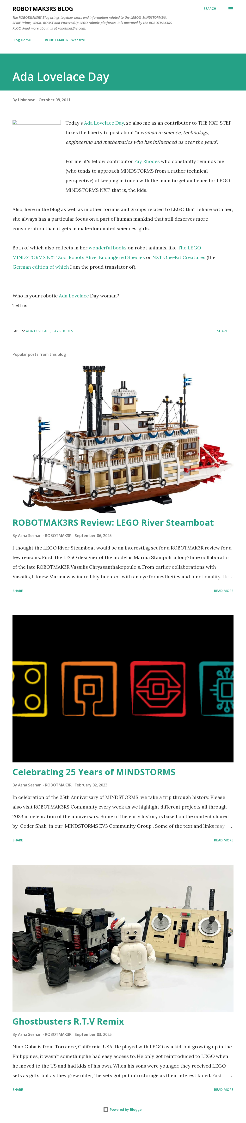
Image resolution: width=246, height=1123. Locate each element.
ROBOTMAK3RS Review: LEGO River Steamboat (113, 522)
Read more (224, 590)
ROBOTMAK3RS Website (65, 40)
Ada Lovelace (74, 296)
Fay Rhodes (147, 161)
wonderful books (108, 248)
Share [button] (222, 331)
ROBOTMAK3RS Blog (42, 8)
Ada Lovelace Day (104, 123)
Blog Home (21, 40)
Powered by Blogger (126, 1109)
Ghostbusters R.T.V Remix (68, 1021)
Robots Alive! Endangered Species (107, 257)
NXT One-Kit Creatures (178, 257)
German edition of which (40, 267)
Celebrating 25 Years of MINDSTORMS (93, 772)
